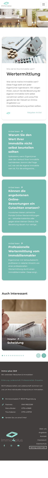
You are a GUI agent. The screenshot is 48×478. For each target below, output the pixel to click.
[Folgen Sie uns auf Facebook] (5, 446)
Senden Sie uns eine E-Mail (16, 417)
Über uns (43, 429)
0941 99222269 (27, 404)
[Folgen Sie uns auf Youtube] (19, 446)
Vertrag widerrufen (38, 447)
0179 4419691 (26, 408)
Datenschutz (41, 444)
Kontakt (43, 436)
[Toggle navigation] (43, 4)
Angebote (43, 432)
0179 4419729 (26, 412)
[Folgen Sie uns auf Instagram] (12, 446)
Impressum (42, 440)
